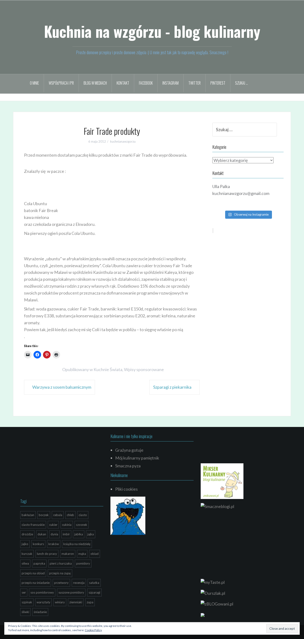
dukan (42, 534)
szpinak (27, 602)
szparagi (94, 592)
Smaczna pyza (128, 465)
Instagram (170, 83)
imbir (66, 534)
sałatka (94, 583)
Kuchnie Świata (108, 369)
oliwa (25, 563)
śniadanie (40, 612)
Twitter (194, 83)
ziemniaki (75, 602)
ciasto (83, 515)
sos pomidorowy (42, 592)
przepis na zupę (60, 573)
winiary (60, 602)
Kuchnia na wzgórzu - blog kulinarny (152, 31)
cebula (57, 515)
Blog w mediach (95, 83)
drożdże (27, 534)
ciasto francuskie (33, 525)
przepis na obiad (33, 573)
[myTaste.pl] (213, 581)
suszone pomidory (71, 592)
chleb (70, 515)
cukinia (66, 525)
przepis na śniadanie (36, 583)
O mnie (34, 83)
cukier (53, 525)
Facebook (146, 83)
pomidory (83, 563)
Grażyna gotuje (129, 450)
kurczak (27, 554)
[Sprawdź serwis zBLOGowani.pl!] (217, 603)
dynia (54, 534)
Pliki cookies (126, 489)
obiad (94, 554)
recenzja (79, 583)
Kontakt (123, 83)
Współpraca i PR (61, 83)
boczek (44, 515)
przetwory (61, 583)
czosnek (81, 525)
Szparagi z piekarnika (172, 387)
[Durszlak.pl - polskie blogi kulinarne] (213, 592)
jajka (90, 534)
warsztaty (43, 602)
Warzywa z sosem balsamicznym (61, 387)
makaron (68, 554)
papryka (39, 563)
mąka (82, 554)
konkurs (38, 544)
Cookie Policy (93, 630)
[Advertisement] (110, 187)
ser (24, 592)
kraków (53, 544)
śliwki (25, 612)
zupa (90, 602)
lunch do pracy (47, 554)
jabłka (78, 534)
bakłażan (28, 515)
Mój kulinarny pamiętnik (137, 457)
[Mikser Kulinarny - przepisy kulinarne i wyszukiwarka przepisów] (222, 480)
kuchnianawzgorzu (123, 141)
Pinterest (217, 83)
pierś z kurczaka (61, 563)
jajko (25, 544)
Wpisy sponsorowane (144, 369)
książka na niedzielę (76, 544)
